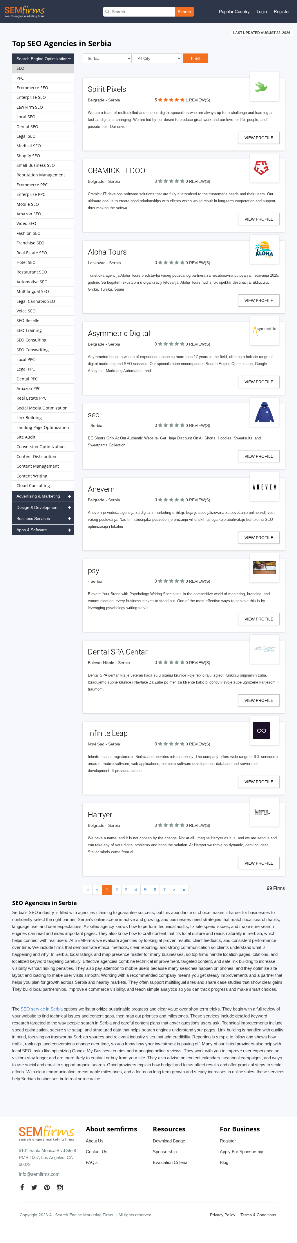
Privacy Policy (222, 1214)
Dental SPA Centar (118, 652)
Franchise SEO (30, 243)
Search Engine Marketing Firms (84, 1214)
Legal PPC (26, 369)
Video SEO (26, 223)
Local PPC (26, 359)
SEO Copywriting (33, 350)
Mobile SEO (28, 204)
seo (93, 414)
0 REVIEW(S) (198, 181)
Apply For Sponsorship (241, 1151)
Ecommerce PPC (32, 184)
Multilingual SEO (33, 291)
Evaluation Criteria (170, 1162)
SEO (20, 68)
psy (93, 570)
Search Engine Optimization (42, 58)
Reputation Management (41, 175)
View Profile (259, 137)
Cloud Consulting (33, 485)
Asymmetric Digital (119, 333)
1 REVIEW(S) (198, 100)
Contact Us (96, 1151)
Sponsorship (165, 1151)
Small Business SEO (36, 165)
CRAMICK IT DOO (116, 170)
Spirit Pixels (107, 89)
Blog (224, 1162)
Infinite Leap (108, 733)
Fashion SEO (29, 233)
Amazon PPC (29, 388)
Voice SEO (26, 311)
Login (262, 11)
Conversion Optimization (41, 446)
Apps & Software (32, 529)
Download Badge (169, 1140)
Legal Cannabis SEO (36, 301)
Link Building (29, 417)
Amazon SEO (29, 214)
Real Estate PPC (31, 398)
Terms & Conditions (258, 1214)
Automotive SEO (32, 282)
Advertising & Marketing (38, 496)
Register (282, 11)
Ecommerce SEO (32, 87)
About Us (95, 1140)
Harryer (100, 814)
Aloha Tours (107, 252)
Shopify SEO (28, 155)
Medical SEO (29, 146)
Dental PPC (27, 379)
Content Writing (32, 476)
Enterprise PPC (31, 194)
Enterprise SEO (31, 97)
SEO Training (29, 330)
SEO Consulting (31, 340)
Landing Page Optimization (43, 427)
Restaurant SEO (32, 272)
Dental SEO (27, 126)
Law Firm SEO (30, 107)
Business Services (33, 518)
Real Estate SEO (32, 252)
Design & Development (38, 507)
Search (184, 11)
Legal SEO (26, 136)
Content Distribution (36, 456)
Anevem (101, 489)
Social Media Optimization (42, 408)
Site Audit (26, 437)
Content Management (38, 466)
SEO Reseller (29, 320)
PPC (20, 78)
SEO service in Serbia (42, 1008)
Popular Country (234, 11)
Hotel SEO (26, 262)
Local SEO (26, 116)
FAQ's (92, 1162)
